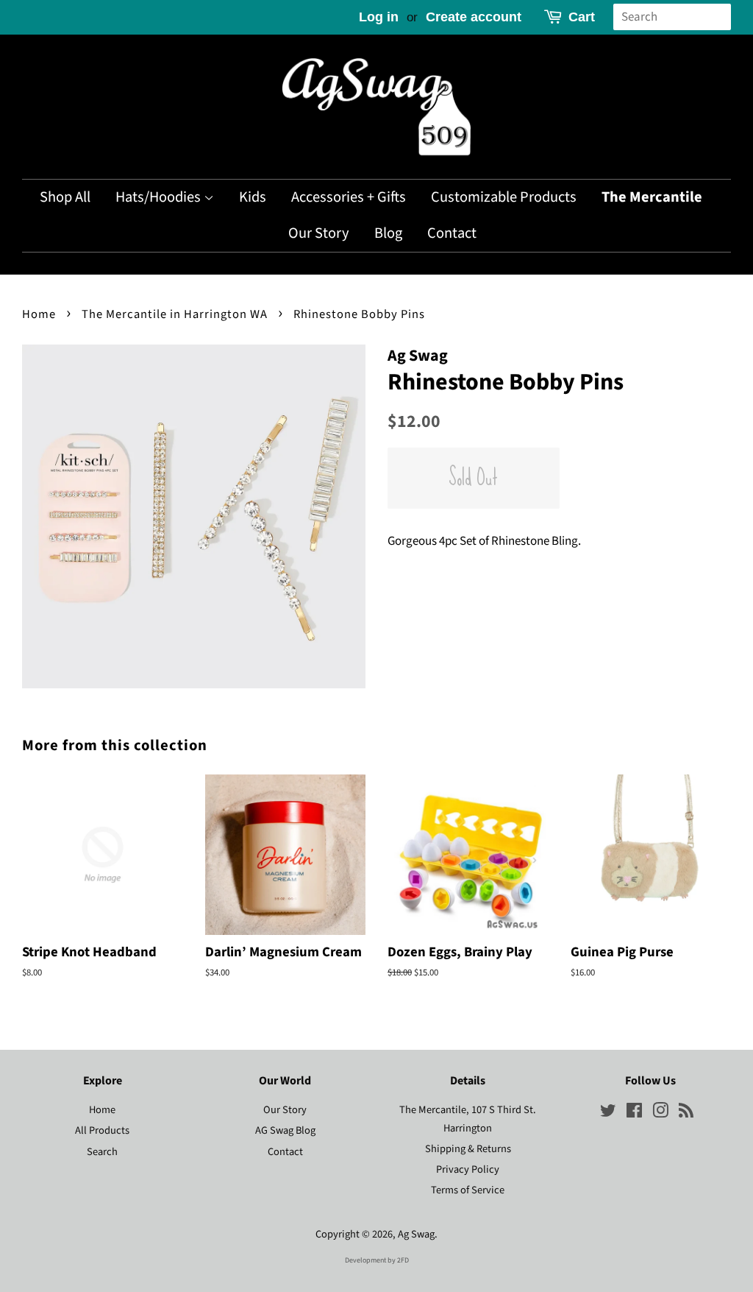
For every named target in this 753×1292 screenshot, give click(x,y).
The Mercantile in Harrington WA (175, 314)
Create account (473, 17)
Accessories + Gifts (348, 197)
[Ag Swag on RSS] (686, 1113)
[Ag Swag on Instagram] (660, 1113)
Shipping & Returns (468, 1149)
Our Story (318, 233)
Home (39, 314)
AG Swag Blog (285, 1130)
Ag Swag (416, 1234)
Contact (452, 233)
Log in (379, 17)
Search (102, 1151)
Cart (581, 17)
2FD (403, 1260)
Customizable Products (504, 197)
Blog (388, 233)
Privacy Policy (467, 1169)
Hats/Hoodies (159, 197)
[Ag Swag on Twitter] (608, 1113)
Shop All (65, 197)
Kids (252, 197)
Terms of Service (467, 1190)
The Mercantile (652, 197)
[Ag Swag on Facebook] (634, 1113)
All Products (102, 1130)
